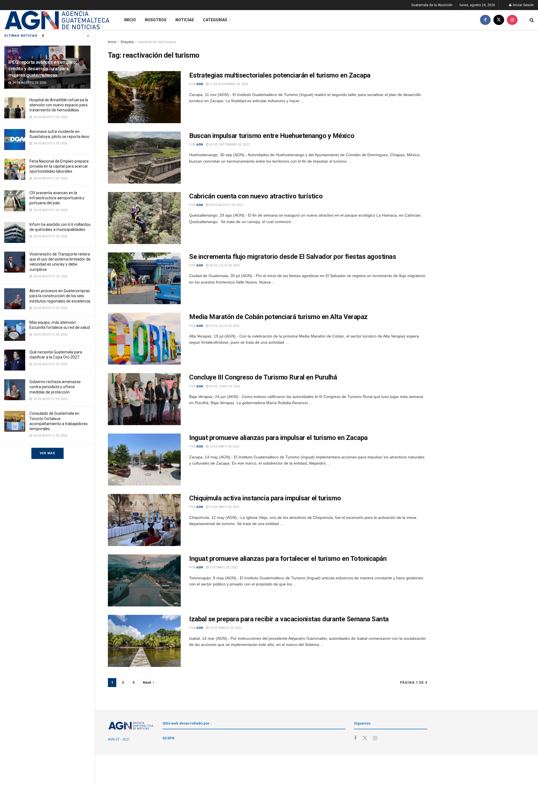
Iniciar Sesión (523, 5)
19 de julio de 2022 (224, 326)
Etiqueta (127, 42)
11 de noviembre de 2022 (228, 84)
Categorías (215, 20)
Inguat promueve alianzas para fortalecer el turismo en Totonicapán (287, 559)
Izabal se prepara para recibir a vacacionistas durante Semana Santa (289, 619)
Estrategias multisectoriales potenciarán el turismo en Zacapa (279, 75)
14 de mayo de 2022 (223, 446)
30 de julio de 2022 (224, 265)
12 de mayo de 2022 (223, 507)
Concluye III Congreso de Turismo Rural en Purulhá (263, 377)
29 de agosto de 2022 (225, 205)
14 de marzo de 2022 (225, 628)
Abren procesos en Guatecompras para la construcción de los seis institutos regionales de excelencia (59, 296)
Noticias (184, 20)
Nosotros (155, 20)
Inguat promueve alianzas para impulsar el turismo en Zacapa (278, 438)
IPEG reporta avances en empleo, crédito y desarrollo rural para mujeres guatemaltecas (42, 68)
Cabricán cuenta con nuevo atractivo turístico (256, 196)
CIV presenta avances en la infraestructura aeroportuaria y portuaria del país (56, 198)
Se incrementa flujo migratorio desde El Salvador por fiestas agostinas (292, 257)
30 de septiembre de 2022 (228, 144)
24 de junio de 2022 (224, 386)
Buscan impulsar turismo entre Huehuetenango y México (271, 136)
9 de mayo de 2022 (223, 567)
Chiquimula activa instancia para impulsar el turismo (265, 498)
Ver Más (47, 453)
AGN (199, 84)
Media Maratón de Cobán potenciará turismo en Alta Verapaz (278, 317)
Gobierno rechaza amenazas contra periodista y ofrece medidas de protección (55, 386)
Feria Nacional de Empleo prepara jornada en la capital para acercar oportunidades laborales (59, 166)
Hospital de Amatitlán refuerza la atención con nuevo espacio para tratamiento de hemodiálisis (58, 105)
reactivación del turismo (157, 42)
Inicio (130, 20)
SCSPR (168, 738)
